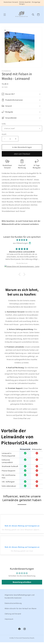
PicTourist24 (18, 638)
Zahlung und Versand (13, 614)
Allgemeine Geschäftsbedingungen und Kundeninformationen (20, 596)
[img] (22, 239)
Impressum (9, 619)
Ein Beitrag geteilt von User (22, 551)
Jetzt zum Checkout (22, 154)
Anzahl (4, 134)
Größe (4, 124)
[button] (4, 14)
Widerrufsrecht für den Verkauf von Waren (21, 608)
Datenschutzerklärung (13, 603)
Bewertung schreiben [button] (22, 582)
